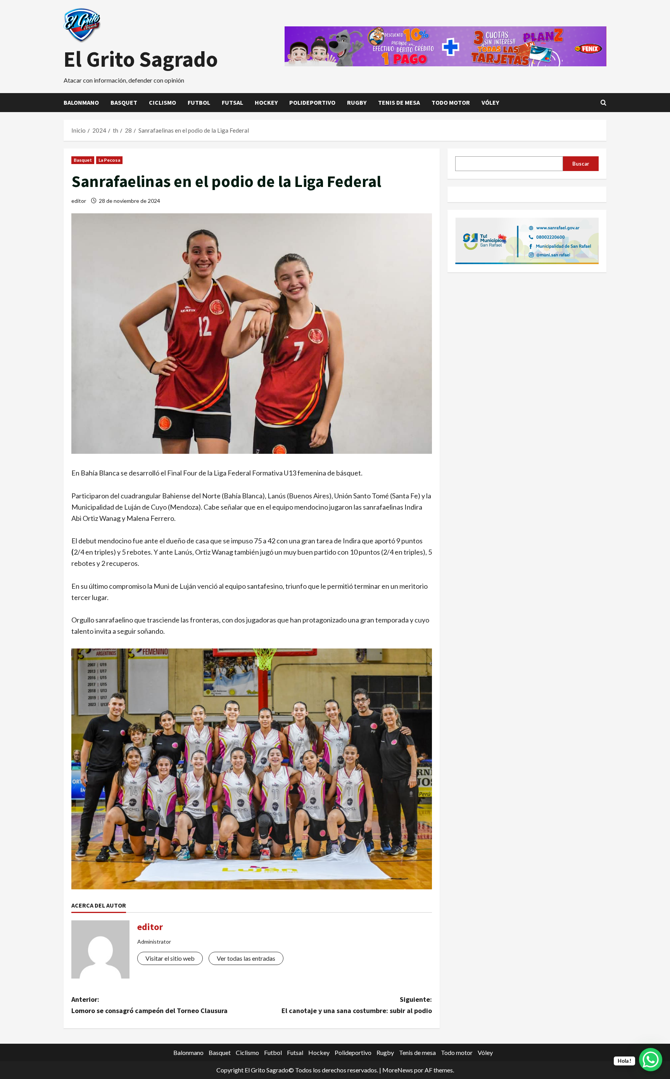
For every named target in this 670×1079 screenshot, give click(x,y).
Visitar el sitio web (170, 958)
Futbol (199, 102)
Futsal (232, 102)
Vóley (490, 102)
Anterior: (149, 1005)
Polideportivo (312, 102)
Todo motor (451, 102)
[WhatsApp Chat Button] (650, 1059)
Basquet (124, 102)
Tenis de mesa (399, 102)
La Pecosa (109, 160)
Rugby (356, 102)
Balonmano (81, 102)
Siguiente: (356, 1005)
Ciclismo (162, 102)
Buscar (580, 163)
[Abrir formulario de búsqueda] (603, 102)
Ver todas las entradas (246, 958)
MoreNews (397, 1070)
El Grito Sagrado (141, 59)
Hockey (266, 102)
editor (78, 200)
